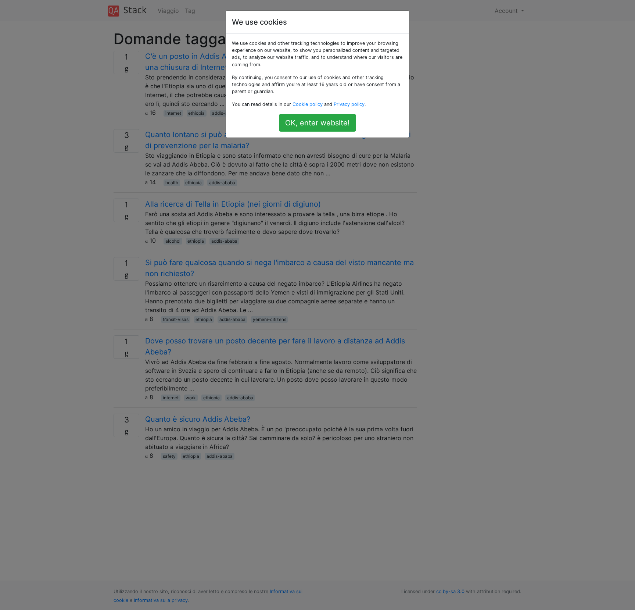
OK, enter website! (317, 122)
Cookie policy (308, 104)
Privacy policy (349, 104)
